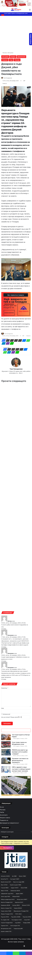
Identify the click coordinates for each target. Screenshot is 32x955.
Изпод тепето (22, 900)
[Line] (11, 344)
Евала (24, 888)
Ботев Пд (4, 879)
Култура (16, 906)
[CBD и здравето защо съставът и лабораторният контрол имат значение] (6, 770)
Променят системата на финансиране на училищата (20, 761)
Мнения (26, 906)
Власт (4, 885)
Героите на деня (15, 885)
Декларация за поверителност (9, 823)
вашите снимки (6, 932)
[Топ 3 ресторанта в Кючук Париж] (6, 737)
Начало (4, 53)
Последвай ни (7, 848)
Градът (13, 57)
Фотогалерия (15, 926)
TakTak (2, 813)
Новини (4, 60)
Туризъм (4, 926)
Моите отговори (6, 908)
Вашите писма (6, 882)
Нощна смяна (6, 911)
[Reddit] (15, 341)
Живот (4, 891)
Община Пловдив (7, 914)
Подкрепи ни (4, 821)
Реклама (2, 810)
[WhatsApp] (27, 341)
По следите (5, 920)
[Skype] (19, 341)
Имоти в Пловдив (7, 903)
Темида (17, 60)
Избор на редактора (8, 900)
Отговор (3, 629)
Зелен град (5, 897)
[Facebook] (3, 341)
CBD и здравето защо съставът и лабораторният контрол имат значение (21, 769)
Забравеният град (7, 894)
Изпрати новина (5, 818)
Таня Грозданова (7, 78)
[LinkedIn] (7, 341)
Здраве (19, 894)
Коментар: (4, 688)
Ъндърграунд (18, 929)
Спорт (27, 920)
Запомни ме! (6, 715)
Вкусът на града (18, 882)
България (14, 879)
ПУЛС (18, 914)
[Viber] (7, 344)
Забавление (15, 891)
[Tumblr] (11, 341)
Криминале (21, 57)
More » (21, 373)
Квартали (19, 903)
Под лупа (5, 917)
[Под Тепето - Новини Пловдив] (16, 9)
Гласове (5, 888)
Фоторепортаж (6, 929)
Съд (11, 60)
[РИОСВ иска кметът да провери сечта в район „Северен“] (6, 753)
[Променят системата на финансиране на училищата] (6, 761)
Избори (15, 897)
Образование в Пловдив (21, 911)
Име (2, 709)
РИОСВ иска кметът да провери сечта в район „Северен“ (20, 752)
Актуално (10, 53)
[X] (16, 376)
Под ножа (27, 917)
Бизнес (22, 876)
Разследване (17, 920)
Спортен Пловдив (7, 923)
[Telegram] (3, 344)
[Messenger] (23, 341)
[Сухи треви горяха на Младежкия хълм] (6, 745)
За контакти (3, 815)
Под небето (15, 917)
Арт (14, 876)
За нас (2, 808)
